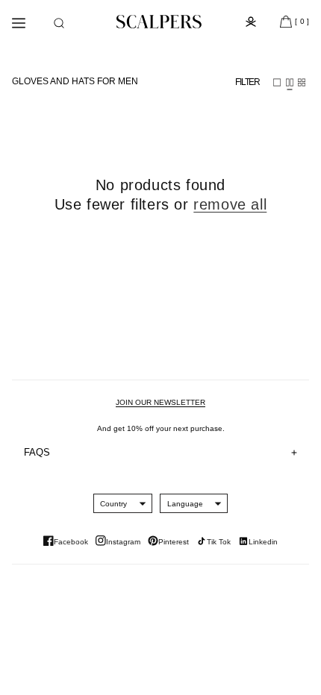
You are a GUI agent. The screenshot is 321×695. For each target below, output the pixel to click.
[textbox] (113, 504)
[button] (59, 23)
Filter (247, 82)
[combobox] (113, 503)
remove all (230, 204)
